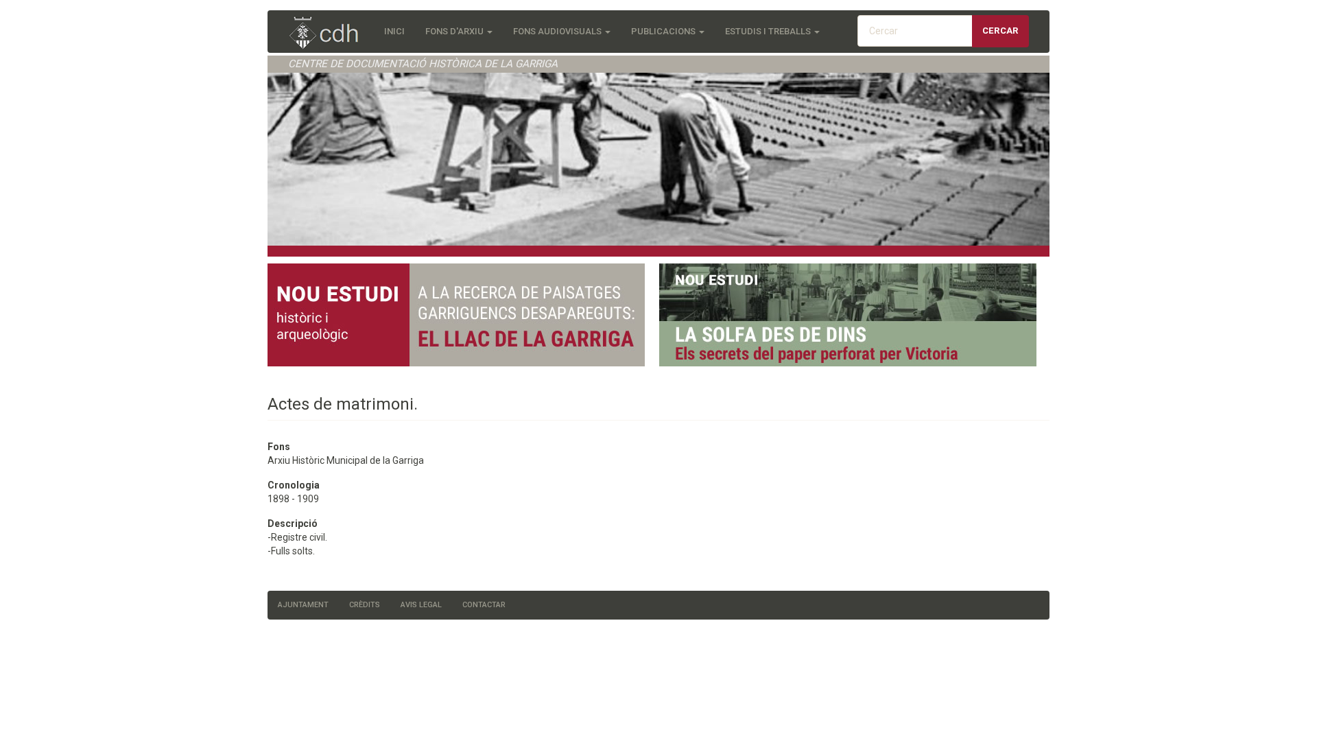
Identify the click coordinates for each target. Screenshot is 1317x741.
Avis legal (421, 604)
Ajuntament (303, 604)
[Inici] (331, 34)
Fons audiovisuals (558, 31)
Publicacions (664, 31)
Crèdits (364, 604)
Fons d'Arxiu (455, 31)
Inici (394, 31)
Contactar (484, 604)
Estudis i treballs (769, 31)
